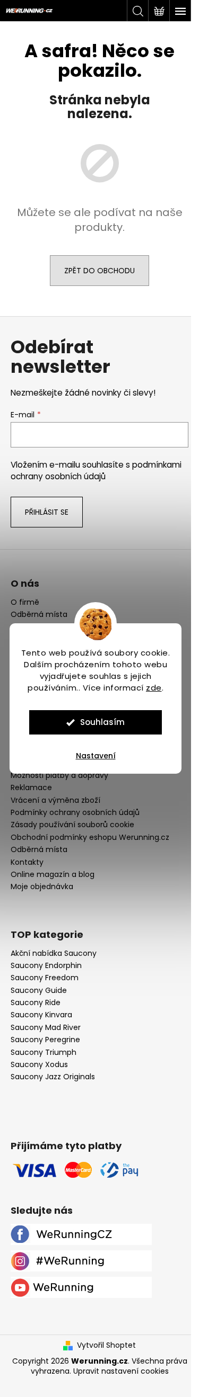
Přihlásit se (46, 512)
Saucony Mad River (46, 1028)
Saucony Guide (39, 991)
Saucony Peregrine (45, 1040)
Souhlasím (102, 722)
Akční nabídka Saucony (54, 953)
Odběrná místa (39, 615)
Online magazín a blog (52, 874)
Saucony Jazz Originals (53, 1077)
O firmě (25, 602)
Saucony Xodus (39, 1065)
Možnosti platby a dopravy (59, 775)
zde (154, 687)
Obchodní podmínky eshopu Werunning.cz (90, 837)
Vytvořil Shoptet (106, 1345)
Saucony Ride (35, 1003)
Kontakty (27, 862)
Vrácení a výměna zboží (55, 800)
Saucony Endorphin (46, 966)
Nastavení (96, 755)
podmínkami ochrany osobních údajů (96, 470)
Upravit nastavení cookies (121, 1371)
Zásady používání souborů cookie (72, 824)
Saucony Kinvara (41, 1015)
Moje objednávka (42, 886)
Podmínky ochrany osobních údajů (75, 812)
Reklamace (31, 787)
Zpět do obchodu (99, 270)
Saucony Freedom (45, 978)
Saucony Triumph (43, 1052)
